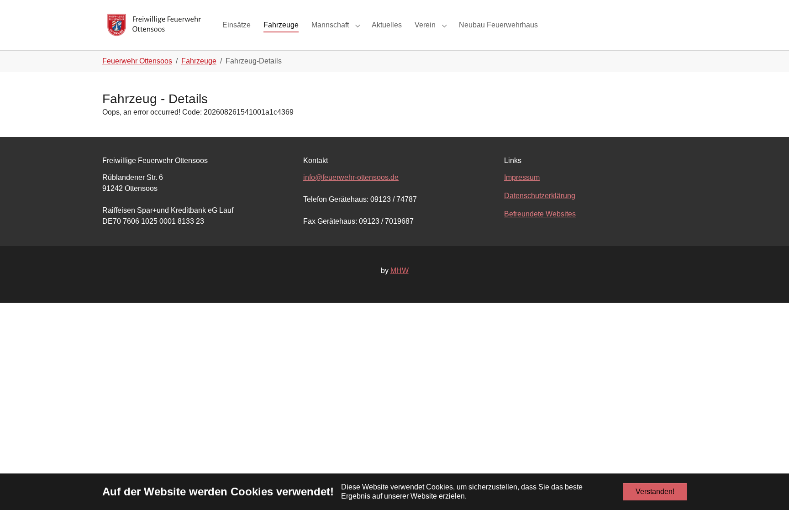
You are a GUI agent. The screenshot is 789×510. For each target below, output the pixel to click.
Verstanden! (655, 491)
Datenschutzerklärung (539, 196)
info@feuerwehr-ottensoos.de (351, 177)
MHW (399, 270)
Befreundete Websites (540, 214)
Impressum (522, 177)
